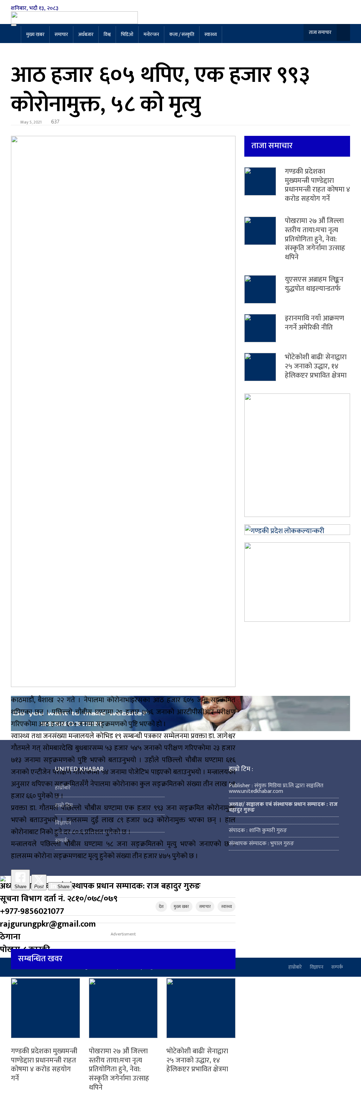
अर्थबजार (85, 34)
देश (161, 906)
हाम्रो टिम (64, 805)
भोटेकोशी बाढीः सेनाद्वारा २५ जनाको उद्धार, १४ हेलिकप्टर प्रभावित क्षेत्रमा (197, 1060)
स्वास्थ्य (210, 34)
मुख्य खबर (35, 34)
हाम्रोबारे (63, 788)
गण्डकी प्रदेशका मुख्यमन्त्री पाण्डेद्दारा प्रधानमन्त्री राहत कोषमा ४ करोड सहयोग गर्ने (44, 1064)
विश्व (107, 34)
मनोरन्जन (151, 34)
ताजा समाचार (320, 32)
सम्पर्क (61, 840)
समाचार (61, 34)
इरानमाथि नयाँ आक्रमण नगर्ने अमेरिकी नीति (314, 322)
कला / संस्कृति (181, 34)
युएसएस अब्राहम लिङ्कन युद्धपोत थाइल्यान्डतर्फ (314, 284)
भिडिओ (127, 34)
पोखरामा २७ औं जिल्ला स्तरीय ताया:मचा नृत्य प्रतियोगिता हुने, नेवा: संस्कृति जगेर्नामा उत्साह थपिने (119, 1069)
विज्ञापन (63, 823)
